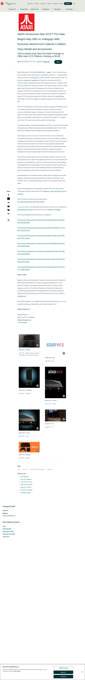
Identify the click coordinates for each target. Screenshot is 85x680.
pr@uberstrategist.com (24, 320)
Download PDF (7, 529)
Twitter (52, 191)
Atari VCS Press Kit (26, 482)
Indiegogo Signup (26, 492)
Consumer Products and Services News (13, 9)
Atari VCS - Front (24, 433)
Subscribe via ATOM (9, 534)
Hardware (49, 469)
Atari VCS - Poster (51, 400)
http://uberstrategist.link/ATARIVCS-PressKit (30, 202)
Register (68, 3)
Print (4, 526)
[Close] (82, 672)
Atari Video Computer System (37, 469)
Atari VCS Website (26, 479)
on (42, 191)
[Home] (8, 3)
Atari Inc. (46, 62)
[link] (30, 3)
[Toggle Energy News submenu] (29, 9)
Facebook (46, 191)
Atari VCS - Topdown (25, 390)
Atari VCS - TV (49, 423)
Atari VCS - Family (24, 350)
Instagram (20, 194)
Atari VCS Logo (50, 357)
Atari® (49, 72)
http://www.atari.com (9, 515)
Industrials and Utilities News (58, 9)
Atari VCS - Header (25, 455)
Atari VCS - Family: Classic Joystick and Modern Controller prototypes (29, 354)
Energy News (24, 9)
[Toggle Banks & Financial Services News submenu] (41, 9)
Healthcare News (47, 9)
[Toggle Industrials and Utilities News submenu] (64, 9)
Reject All (63, 672)
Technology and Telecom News (70, 9)
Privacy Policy (17, 671)
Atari (18, 280)
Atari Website (25, 476)
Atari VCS (35, 77)
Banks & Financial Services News (35, 9)
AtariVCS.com (60, 96)
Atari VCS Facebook (26, 484)
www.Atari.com (21, 296)
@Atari (50, 209)
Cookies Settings (63, 668)
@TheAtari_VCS (59, 191)
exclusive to (27, 80)
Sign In (61, 3)
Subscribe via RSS (8, 531)
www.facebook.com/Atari (25, 209)
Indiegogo (34, 80)
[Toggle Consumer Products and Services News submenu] (18, 9)
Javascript (6, 536)
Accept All (63, 676)
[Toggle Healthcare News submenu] (52, 9)
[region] (42, 672)
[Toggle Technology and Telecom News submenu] (75, 9)
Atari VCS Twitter (26, 487)
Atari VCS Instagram (27, 490)
